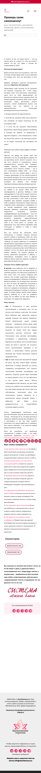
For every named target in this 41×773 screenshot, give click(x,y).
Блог (6, 25)
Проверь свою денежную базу (17, 475)
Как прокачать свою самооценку (17, 505)
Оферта (20, 712)
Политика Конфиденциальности (20, 710)
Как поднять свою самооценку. (17, 449)
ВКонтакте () (14, 546)
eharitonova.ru (24, 699)
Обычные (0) (13, 552)
